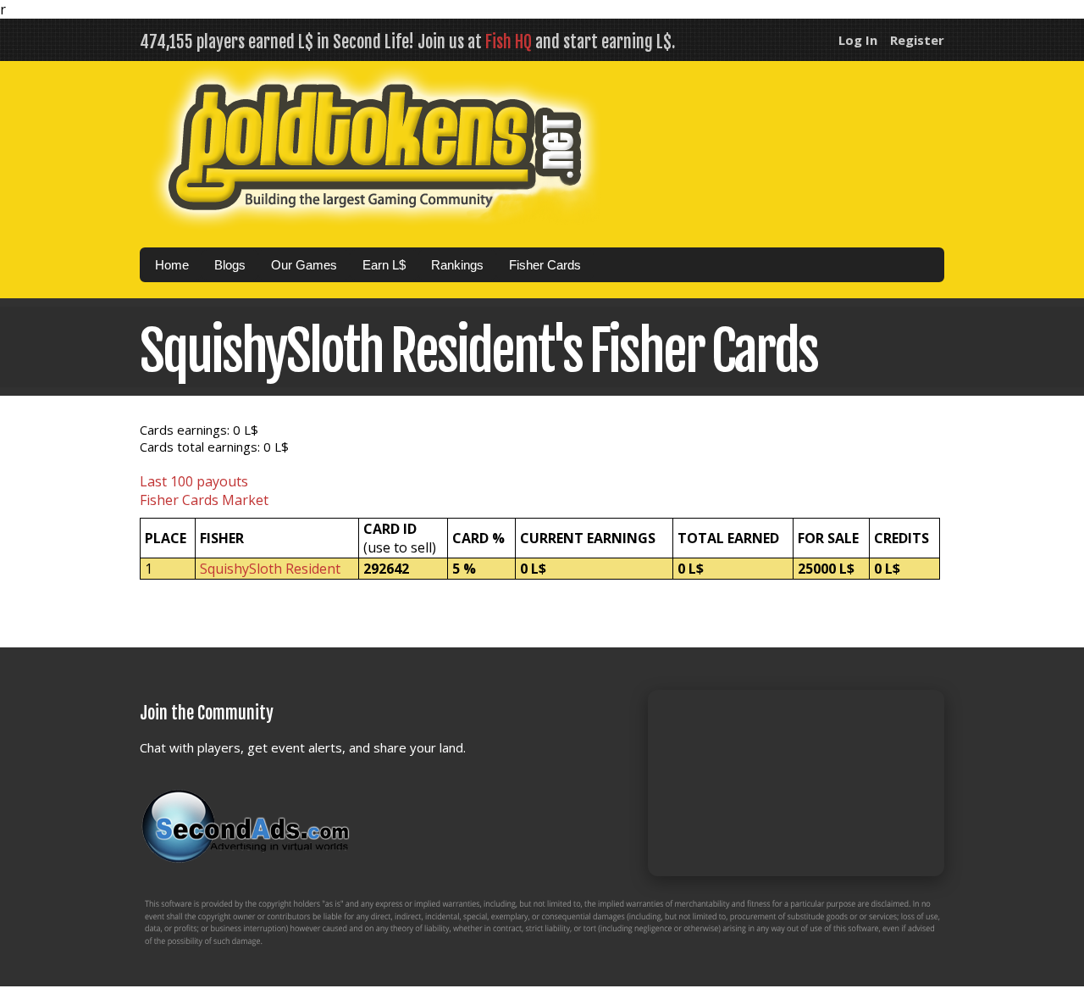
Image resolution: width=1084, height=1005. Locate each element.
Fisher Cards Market (204, 500)
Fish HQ (508, 42)
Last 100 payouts (194, 481)
